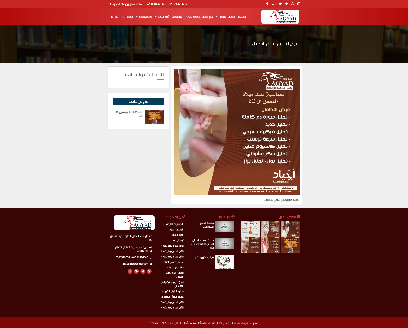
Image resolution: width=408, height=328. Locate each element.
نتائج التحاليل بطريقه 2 (172, 251)
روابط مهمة (145, 16)
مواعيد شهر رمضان (204, 257)
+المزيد (129, 16)
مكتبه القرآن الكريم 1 (172, 291)
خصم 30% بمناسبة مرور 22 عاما (129, 114)
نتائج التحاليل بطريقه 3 (172, 256)
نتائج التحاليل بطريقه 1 (172, 245)
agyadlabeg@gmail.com (127, 4)
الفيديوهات (178, 234)
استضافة (154, 323)
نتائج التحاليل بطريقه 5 (172, 302)
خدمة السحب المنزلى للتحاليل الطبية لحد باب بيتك (202, 244)
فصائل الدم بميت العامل (175, 274)
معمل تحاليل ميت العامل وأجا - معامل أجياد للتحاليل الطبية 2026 (195, 323)
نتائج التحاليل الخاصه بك (201, 16)
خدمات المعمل (226, 16)
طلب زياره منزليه (175, 267)
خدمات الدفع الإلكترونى (207, 224)
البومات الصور (177, 229)
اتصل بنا (115, 16)
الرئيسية (242, 16)
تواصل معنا (178, 240)
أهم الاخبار (163, 16)
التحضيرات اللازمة (175, 224)
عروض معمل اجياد (174, 262)
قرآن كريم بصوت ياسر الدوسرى (172, 284)
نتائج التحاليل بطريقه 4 (172, 307)
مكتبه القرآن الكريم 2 (172, 296)
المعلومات (177, 16)
